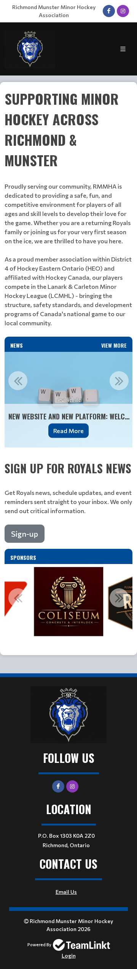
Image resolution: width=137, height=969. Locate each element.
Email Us (66, 892)
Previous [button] (17, 380)
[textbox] (68, 212)
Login (69, 955)
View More (114, 345)
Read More (68, 430)
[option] (68, 399)
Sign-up (24, 533)
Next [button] (119, 380)
